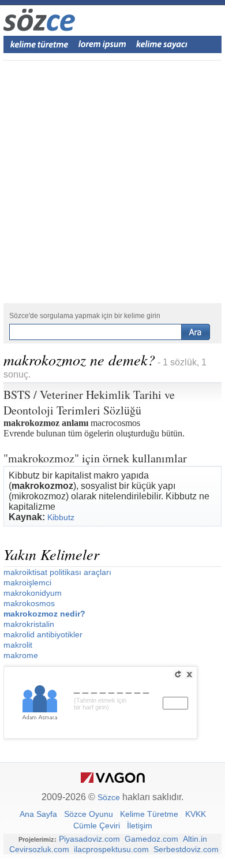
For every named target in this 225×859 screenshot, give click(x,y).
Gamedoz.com (151, 838)
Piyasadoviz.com (89, 838)
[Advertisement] (112, 181)
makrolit (17, 644)
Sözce (108, 797)
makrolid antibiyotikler (42, 634)
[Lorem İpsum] (102, 44)
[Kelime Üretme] (39, 44)
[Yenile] (177, 674)
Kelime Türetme (149, 814)
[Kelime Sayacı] (162, 44)
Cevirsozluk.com (39, 849)
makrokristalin (28, 624)
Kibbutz (60, 517)
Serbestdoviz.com (186, 849)
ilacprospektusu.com (111, 849)
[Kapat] (189, 674)
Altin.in (195, 838)
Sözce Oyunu (88, 814)
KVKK (195, 814)
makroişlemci (27, 582)
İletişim (139, 825)
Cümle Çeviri (96, 825)
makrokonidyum (32, 592)
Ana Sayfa (38, 814)
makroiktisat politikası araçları (57, 572)
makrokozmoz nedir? (44, 613)
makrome (20, 655)
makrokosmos (29, 603)
